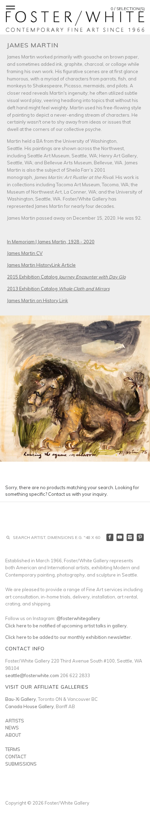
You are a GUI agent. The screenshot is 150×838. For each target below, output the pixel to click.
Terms (12, 749)
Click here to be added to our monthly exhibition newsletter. (68, 637)
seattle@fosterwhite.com (32, 675)
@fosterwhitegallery (78, 618)
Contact (15, 756)
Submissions (21, 764)
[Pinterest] (140, 537)
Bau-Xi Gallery (20, 699)
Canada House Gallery (29, 706)
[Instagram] (130, 537)
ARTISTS (14, 720)
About (13, 735)
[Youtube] (120, 537)
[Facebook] (110, 537)
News (12, 727)
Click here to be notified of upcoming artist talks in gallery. (66, 625)
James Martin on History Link (37, 300)
